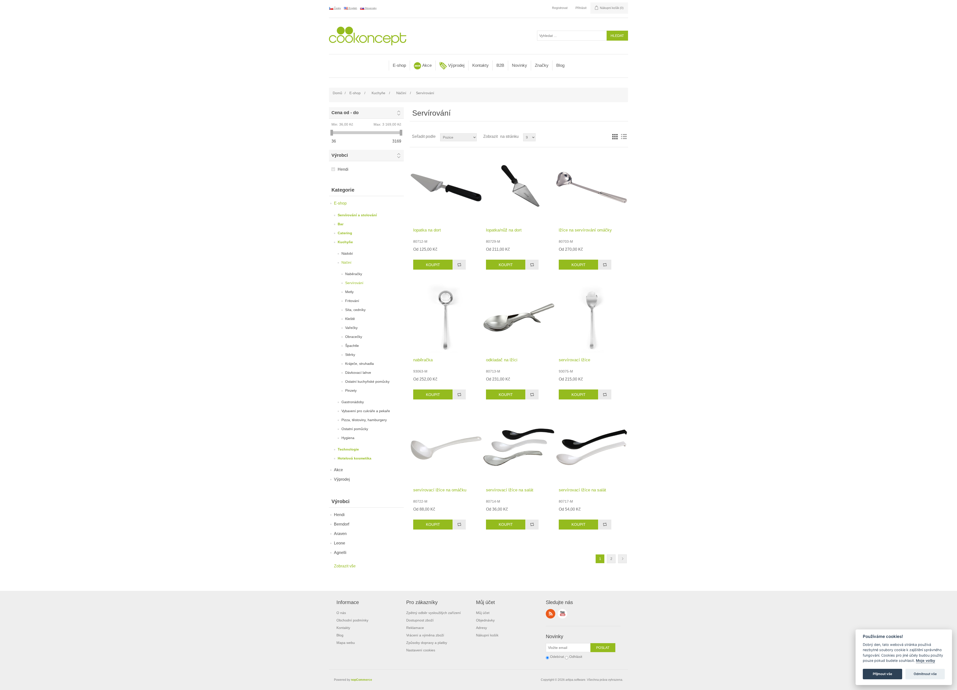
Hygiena (347, 438)
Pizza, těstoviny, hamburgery (364, 420)
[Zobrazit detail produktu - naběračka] (446, 317)
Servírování (354, 283)
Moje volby (925, 661)
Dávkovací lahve (358, 373)
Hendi (343, 169)
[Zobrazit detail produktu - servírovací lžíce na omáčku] (446, 447)
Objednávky (485, 620)
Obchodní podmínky (352, 620)
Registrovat (559, 8)
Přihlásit (580, 8)
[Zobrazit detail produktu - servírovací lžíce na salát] (518, 447)
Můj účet (482, 613)
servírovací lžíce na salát (509, 490)
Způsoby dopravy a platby (426, 643)
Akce (426, 65)
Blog (560, 65)
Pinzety (351, 390)
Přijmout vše (882, 674)
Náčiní (346, 262)
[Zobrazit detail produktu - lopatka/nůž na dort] (518, 187)
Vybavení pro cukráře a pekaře (365, 411)
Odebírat (557, 657)
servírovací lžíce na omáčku (439, 490)
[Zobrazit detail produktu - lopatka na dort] (446, 187)
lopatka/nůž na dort (504, 230)
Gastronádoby (352, 402)
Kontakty (480, 65)
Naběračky (353, 274)
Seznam (624, 137)
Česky (337, 8)
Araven (340, 534)
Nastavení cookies (420, 650)
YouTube (562, 613)
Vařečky (351, 328)
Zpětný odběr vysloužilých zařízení (433, 613)
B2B (500, 65)
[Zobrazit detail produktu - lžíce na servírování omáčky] (591, 187)
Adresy (481, 628)
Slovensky (370, 8)
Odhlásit (575, 657)
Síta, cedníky (355, 310)
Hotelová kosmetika (354, 458)
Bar (340, 224)
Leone (339, 543)
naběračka (423, 360)
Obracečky (353, 337)
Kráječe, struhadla (359, 364)
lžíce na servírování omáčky (585, 230)
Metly (349, 292)
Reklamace (415, 628)
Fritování (352, 301)
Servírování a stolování (357, 215)
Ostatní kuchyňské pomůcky (367, 381)
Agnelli (340, 552)
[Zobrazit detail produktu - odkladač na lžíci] (518, 317)
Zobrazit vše (345, 566)
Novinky (519, 65)
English (352, 8)
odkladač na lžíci (501, 360)
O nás (341, 613)
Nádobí (347, 253)
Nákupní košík (487, 635)
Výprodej (456, 65)
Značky (542, 65)
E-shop (399, 65)
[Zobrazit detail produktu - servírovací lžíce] (591, 317)
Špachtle (352, 346)
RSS (550, 613)
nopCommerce (361, 680)
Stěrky (350, 355)
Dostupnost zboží (420, 620)
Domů (337, 93)
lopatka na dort (427, 230)
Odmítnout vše (925, 674)
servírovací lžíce (574, 360)
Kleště (350, 319)
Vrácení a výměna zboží (425, 635)
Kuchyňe (345, 242)
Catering (345, 233)
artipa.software (575, 680)
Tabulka (615, 137)
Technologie (348, 449)
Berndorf (341, 524)
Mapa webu (345, 643)
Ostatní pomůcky (354, 429)
